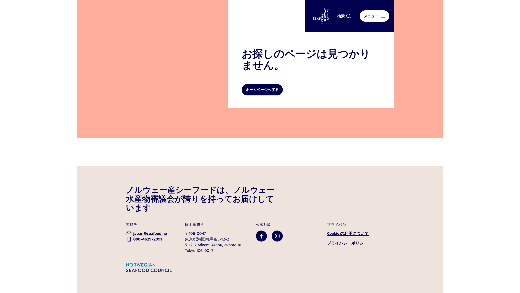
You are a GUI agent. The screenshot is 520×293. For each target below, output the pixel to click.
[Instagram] (277, 236)
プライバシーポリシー (347, 243)
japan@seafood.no (150, 233)
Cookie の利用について (348, 233)
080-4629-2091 (147, 239)
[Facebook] (261, 236)
